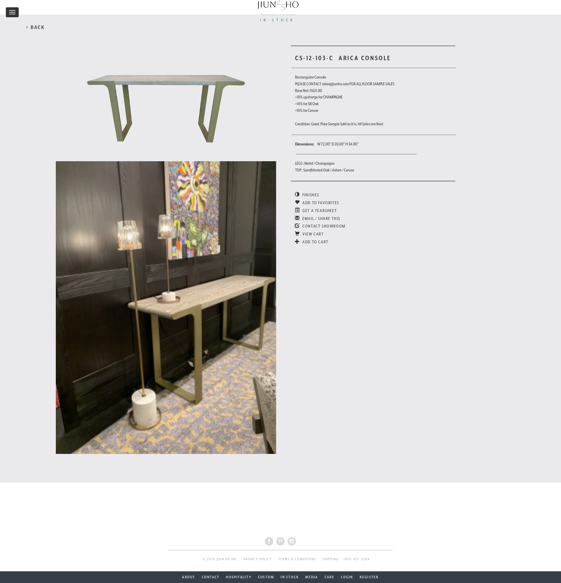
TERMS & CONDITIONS (297, 559)
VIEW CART (313, 234)
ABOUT (188, 577)
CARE (330, 577)
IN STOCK (289, 577)
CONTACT (211, 577)
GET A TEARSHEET (319, 210)
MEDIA (311, 577)
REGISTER (369, 577)
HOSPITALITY (239, 577)
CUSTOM (266, 577)
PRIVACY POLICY (258, 559)
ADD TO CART (315, 242)
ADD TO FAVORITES (320, 202)
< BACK (35, 27)
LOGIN (347, 577)
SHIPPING (331, 559)
